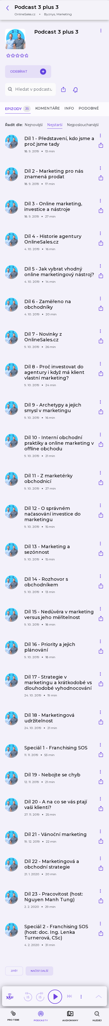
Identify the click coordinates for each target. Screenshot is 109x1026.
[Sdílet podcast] (65, 89)
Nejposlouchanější (83, 125)
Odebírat (18, 71)
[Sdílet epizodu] (101, 146)
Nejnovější (34, 125)
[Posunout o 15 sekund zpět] (28, 997)
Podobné (89, 108)
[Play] (55, 997)
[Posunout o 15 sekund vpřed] (40, 997)
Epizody (17, 108)
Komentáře (47, 108)
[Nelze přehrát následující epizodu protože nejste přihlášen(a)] (70, 997)
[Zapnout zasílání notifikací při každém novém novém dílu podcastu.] (75, 89)
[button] (40, 10)
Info (69, 108)
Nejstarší (54, 125)
